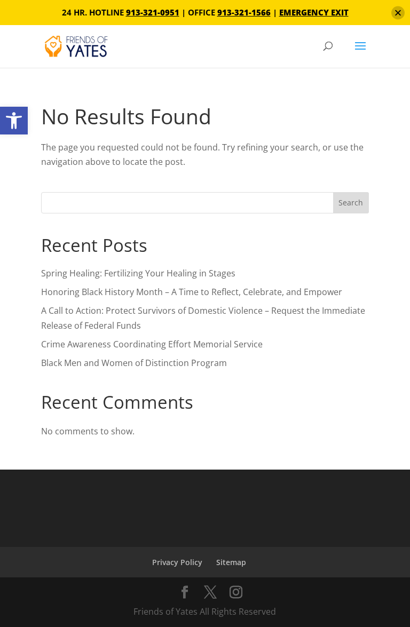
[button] (14, 120)
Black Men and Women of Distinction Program (134, 363)
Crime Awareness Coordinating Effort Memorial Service (152, 344)
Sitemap (231, 562)
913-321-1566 (244, 12)
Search (350, 202)
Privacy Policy (177, 562)
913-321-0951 (152, 12)
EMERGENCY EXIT (314, 12)
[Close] (398, 12)
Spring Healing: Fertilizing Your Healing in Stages (138, 273)
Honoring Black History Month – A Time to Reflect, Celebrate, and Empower (191, 292)
